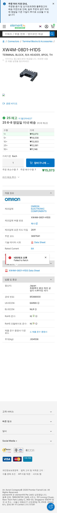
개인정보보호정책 (10, 470)
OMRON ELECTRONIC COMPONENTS (39, 208)
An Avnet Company (11, 490)
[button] (4, 26)
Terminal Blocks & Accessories (37, 41)
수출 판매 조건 (9, 474)
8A (32, 248)
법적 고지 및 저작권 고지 (32, 470)
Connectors (13, 41)
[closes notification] (53, 3)
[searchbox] (26, 33)
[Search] (52, 33)
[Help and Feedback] (51, 507)
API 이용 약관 (24, 474)
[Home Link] (23, 26)
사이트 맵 (37, 474)
